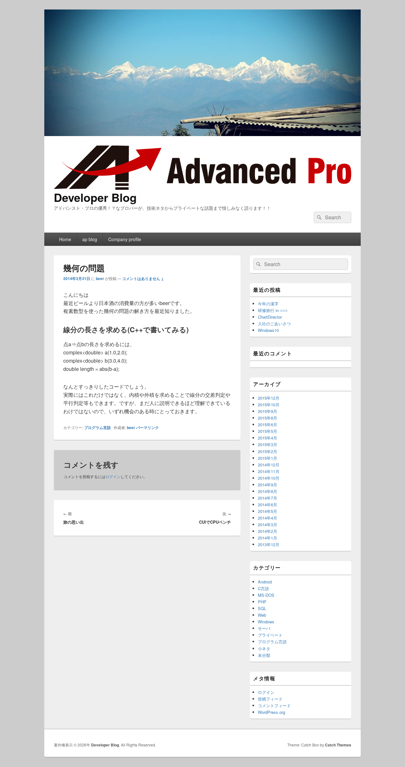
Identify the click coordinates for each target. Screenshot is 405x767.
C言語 (263, 588)
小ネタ (264, 648)
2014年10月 (268, 478)
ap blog (89, 239)
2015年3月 (267, 444)
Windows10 (268, 330)
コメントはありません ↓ (143, 278)
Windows (266, 622)
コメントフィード (274, 705)
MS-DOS (266, 595)
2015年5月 (267, 431)
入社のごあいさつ (274, 324)
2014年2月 (267, 531)
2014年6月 (267, 505)
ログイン (113, 476)
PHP (262, 602)
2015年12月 (268, 398)
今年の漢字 (268, 304)
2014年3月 (267, 524)
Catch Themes (338, 745)
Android (265, 582)
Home (65, 239)
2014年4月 (267, 518)
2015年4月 (267, 438)
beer (100, 278)
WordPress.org (271, 712)
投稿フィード (270, 699)
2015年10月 (268, 405)
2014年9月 (267, 485)
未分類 (264, 655)
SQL (262, 608)
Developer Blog (95, 197)
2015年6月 (267, 424)
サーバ (264, 628)
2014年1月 (267, 538)
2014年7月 (267, 498)
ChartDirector (270, 317)
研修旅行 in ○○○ (273, 310)
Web (262, 615)
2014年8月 (267, 491)
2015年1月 (267, 458)
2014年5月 (267, 511)
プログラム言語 (97, 427)
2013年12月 (268, 544)
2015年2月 (267, 451)
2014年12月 (268, 465)
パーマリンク (147, 427)
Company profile (124, 239)
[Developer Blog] (202, 134)
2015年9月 (267, 411)
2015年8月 (267, 418)
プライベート (270, 635)
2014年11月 (268, 471)
